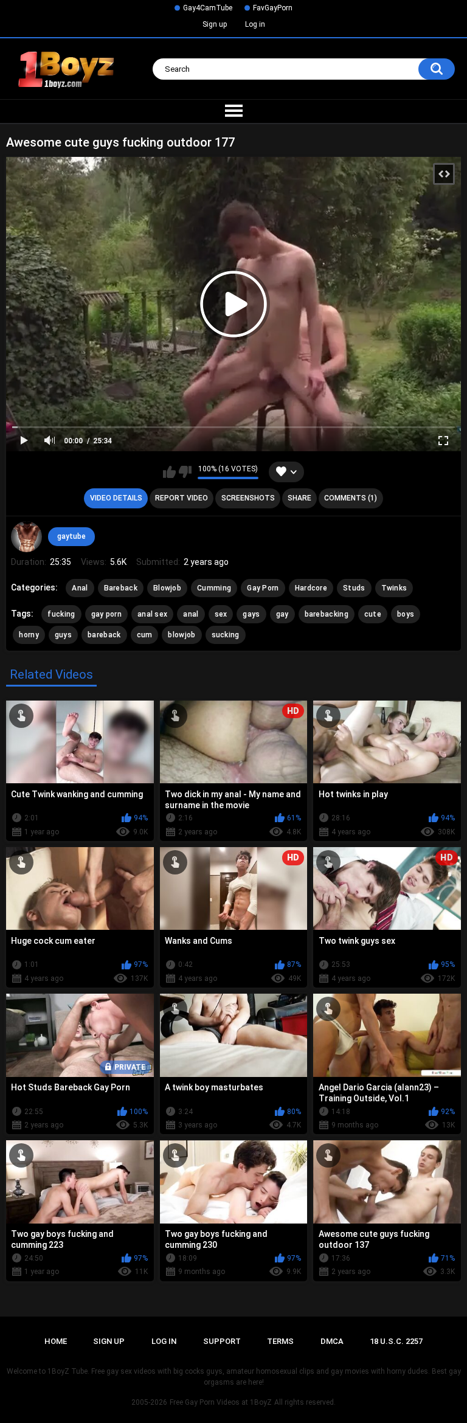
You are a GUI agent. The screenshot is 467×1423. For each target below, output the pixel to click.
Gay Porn (262, 588)
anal (190, 614)
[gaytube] (26, 536)
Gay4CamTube (207, 8)
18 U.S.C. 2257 (396, 1341)
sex (221, 614)
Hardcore (311, 588)
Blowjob (167, 588)
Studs (354, 588)
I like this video (169, 472)
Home (55, 1341)
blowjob (181, 635)
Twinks (394, 588)
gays (251, 614)
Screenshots (248, 498)
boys (405, 614)
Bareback (120, 588)
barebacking (326, 614)
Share (299, 498)
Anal (80, 588)
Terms (280, 1341)
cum (145, 635)
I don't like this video (185, 472)
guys (63, 635)
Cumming (214, 588)
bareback (104, 635)
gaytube (71, 536)
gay (282, 614)
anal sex (152, 614)
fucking (61, 614)
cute (372, 614)
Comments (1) (350, 498)
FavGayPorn (272, 8)
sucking (226, 635)
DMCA (332, 1341)
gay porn (106, 614)
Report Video (181, 498)
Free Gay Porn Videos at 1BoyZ (221, 1402)
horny (29, 635)
